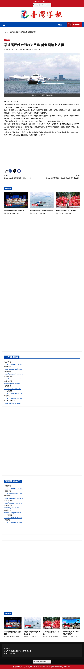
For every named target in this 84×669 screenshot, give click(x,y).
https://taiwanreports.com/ (13, 364)
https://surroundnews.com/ (13, 374)
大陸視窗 (7, 40)
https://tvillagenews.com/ (13, 403)
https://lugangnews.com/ (12, 388)
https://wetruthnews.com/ (13, 379)
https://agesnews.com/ (12, 384)
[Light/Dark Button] (60, 25)
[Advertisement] (42, 153)
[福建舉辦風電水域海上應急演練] (42, 200)
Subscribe (76, 24)
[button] (4, 25)
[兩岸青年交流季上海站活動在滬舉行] (71, 623)
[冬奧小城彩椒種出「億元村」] (68, 200)
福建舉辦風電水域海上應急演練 (41, 210)
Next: (63, 176)
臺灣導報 (7, 50)
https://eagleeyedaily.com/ (13, 369)
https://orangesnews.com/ (13, 398)
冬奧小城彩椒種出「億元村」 (66, 210)
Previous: (18, 176)
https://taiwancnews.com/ (13, 393)
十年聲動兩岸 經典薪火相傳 (14, 210)
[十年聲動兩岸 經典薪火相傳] (16, 200)
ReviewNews (56, 667)
